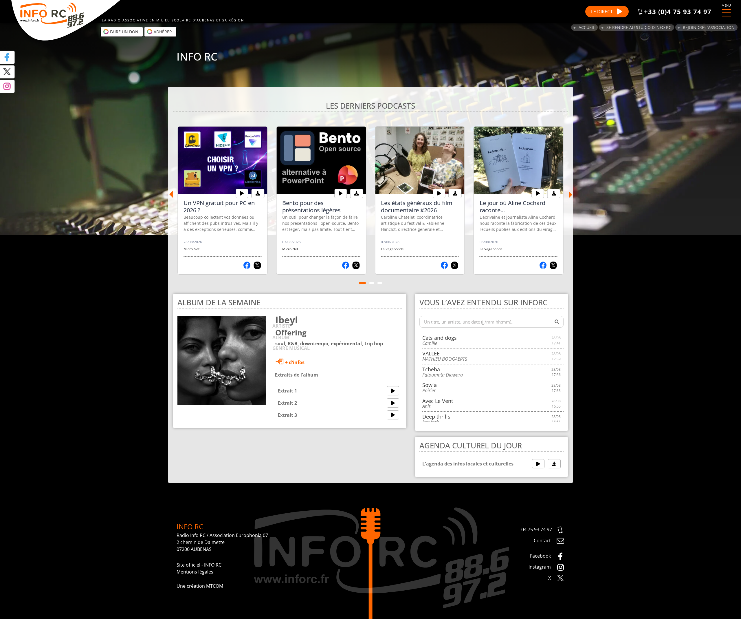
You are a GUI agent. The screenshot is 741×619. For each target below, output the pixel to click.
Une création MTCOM (200, 586)
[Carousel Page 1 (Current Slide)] (362, 283)
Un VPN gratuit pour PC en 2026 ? (219, 206)
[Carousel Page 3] (379, 283)
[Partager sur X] (257, 265)
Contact (543, 540)
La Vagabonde (392, 248)
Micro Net (191, 248)
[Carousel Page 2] (371, 283)
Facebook (541, 556)
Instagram (540, 567)
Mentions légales (195, 572)
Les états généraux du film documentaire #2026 (416, 206)
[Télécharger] (257, 193)
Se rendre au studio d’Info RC (638, 27)
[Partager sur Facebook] (247, 265)
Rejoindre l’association (709, 27)
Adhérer (162, 31)
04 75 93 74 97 (536, 529)
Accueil (587, 27)
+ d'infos (294, 362)
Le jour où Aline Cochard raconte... (512, 206)
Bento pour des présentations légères (311, 206)
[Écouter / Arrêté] (242, 193)
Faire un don (123, 31)
